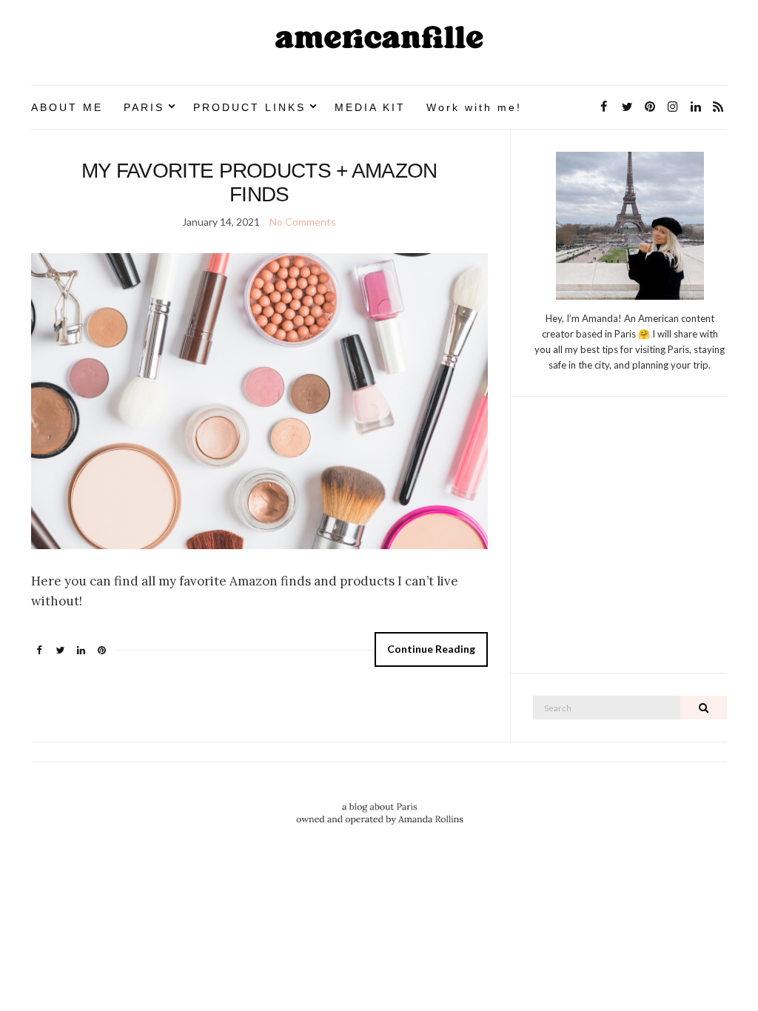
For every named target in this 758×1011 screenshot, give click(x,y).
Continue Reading (431, 648)
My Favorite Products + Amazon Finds (259, 182)
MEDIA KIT (370, 107)
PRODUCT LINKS (249, 107)
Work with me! (474, 107)
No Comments (302, 221)
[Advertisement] (630, 542)
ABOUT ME (67, 107)
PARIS (144, 107)
